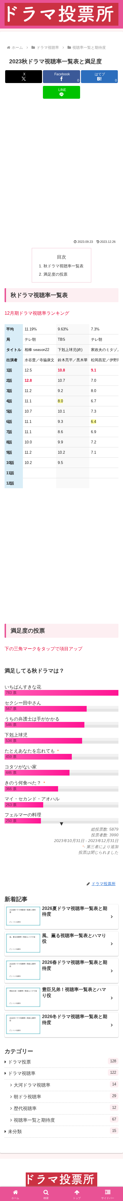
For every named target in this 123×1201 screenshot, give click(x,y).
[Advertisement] (61, 169)
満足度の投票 (55, 274)
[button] (111, 915)
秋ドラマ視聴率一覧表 (63, 266)
